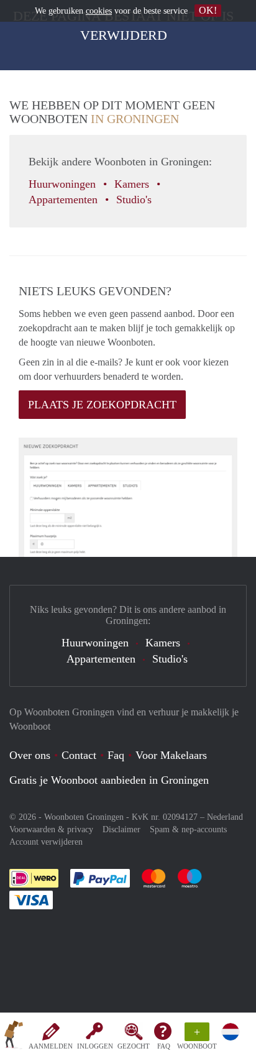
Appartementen (65, 199)
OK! (208, 10)
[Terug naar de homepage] (13, 1036)
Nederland (225, 817)
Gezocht (133, 1046)
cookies (99, 11)
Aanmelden (51, 1046)
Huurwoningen (64, 184)
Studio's (135, 199)
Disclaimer (121, 829)
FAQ (163, 1046)
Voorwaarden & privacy (51, 829)
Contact (79, 755)
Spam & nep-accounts (188, 829)
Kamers (133, 184)
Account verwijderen (46, 842)
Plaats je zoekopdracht (102, 404)
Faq (115, 755)
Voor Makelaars (171, 755)
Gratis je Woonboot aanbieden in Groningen (109, 780)
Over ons (29, 755)
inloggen (95, 1046)
